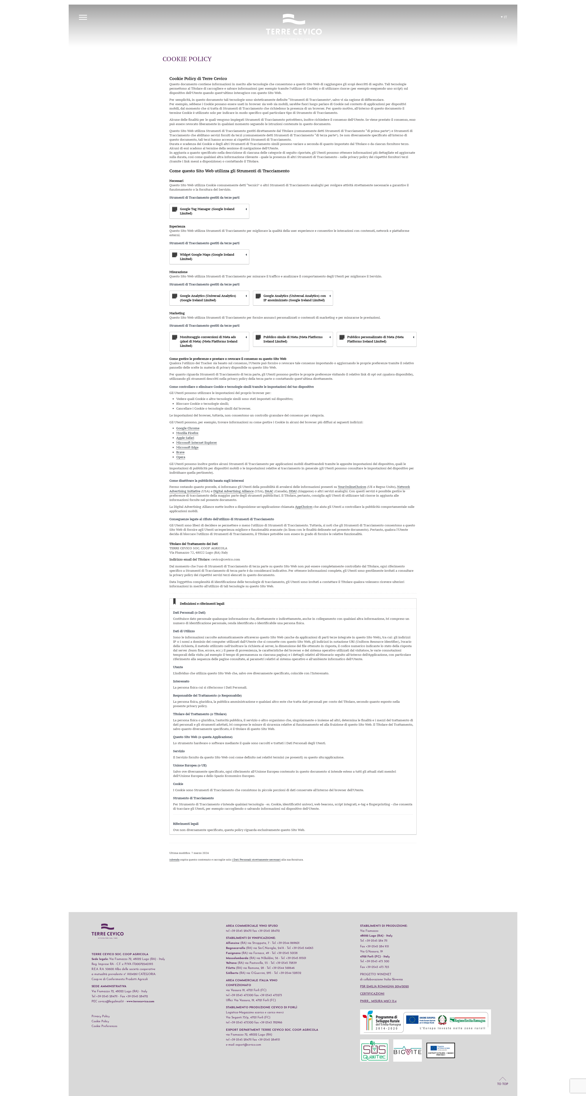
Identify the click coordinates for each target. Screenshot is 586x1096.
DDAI (293, 491)
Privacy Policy (101, 1016)
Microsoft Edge (187, 447)
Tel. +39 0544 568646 (281, 968)
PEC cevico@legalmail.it (108, 1001)
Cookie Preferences (104, 1026)
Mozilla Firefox (187, 433)
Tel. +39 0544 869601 (285, 943)
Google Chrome (187, 428)
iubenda (174, 859)
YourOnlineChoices (352, 487)
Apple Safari (185, 438)
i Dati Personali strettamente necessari (256, 859)
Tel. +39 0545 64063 (300, 948)
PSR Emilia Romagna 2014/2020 (384, 986)
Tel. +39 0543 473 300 (374, 961)
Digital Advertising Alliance (233, 491)
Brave (180, 452)
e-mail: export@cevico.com (243, 1044)
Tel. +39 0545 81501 (293, 958)
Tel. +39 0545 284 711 (373, 940)
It (505, 17)
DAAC (269, 491)
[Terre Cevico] (294, 28)
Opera (180, 457)
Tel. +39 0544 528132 (287, 973)
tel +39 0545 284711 (239, 930)
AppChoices (303, 507)
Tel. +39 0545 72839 (284, 963)
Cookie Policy (100, 1021)
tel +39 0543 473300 (239, 995)
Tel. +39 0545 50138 (285, 953)
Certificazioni (372, 993)
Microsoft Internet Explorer (196, 442)
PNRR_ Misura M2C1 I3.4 (378, 1001)
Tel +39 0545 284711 (104, 996)
